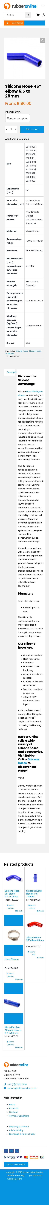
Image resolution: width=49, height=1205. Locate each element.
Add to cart (32, 129)
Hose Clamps (12, 959)
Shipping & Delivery (19, 1126)
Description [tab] (11, 372)
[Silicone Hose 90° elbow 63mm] (35, 924)
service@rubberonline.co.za (21, 1088)
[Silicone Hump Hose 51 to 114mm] (35, 878)
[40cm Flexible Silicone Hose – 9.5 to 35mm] (13, 1003)
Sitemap (24, 1182)
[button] (42, 40)
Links (38, 1179)
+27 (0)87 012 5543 (17, 1084)
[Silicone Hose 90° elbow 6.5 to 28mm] (13, 878)
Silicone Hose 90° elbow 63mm (35, 939)
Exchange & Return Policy (22, 1133)
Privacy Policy (16, 1130)
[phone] (17, 1151)
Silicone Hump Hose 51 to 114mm (34, 893)
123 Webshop (28, 1179)
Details (20, 911)
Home (12, 1104)
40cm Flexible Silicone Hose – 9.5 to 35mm (13, 1030)
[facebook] (6, 1151)
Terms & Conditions (19, 1115)
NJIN (27, 1175)
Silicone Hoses (22, 351)
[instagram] (11, 1151)
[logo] (20, 3)
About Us (13, 1108)
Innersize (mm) (13, 111)
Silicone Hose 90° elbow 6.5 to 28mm (12, 893)
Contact (13, 1112)
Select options (11, 906)
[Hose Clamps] (13, 935)
